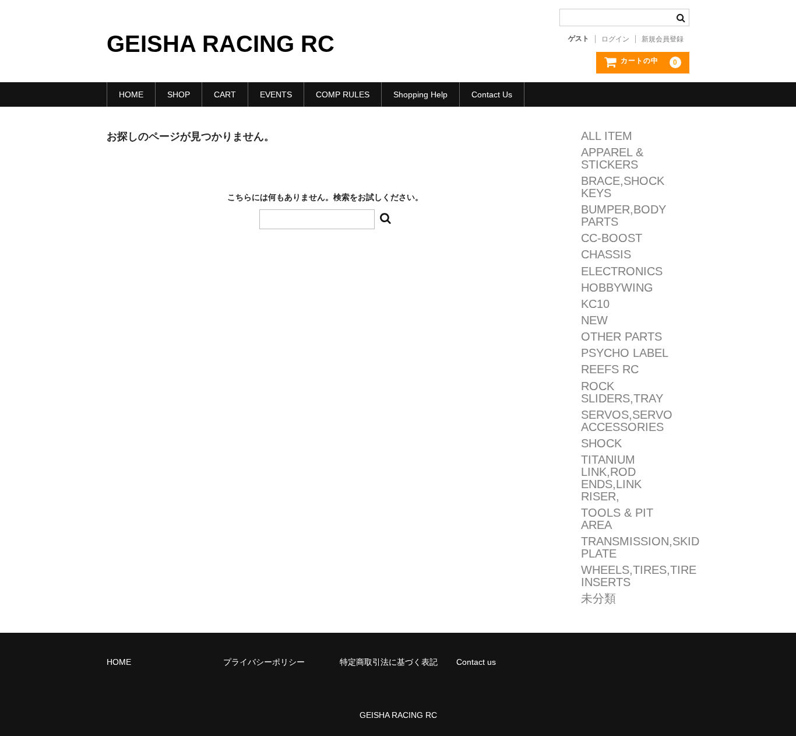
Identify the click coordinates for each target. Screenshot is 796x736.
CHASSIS (606, 254)
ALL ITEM (606, 136)
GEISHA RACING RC (220, 44)
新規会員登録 (663, 39)
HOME (131, 94)
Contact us (476, 662)
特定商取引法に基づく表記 (389, 662)
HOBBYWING (617, 288)
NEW (594, 320)
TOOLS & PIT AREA (617, 519)
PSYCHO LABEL (624, 353)
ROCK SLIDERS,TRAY (622, 392)
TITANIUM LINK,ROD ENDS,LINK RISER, (611, 478)
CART (225, 94)
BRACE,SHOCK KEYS (622, 187)
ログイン (615, 39)
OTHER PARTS (621, 337)
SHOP (178, 94)
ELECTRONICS (622, 271)
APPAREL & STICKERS (612, 158)
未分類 (598, 599)
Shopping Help (420, 94)
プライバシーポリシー (264, 662)
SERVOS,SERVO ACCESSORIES (626, 421)
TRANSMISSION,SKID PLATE (640, 547)
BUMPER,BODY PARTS (623, 216)
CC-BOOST (611, 238)
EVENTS (276, 94)
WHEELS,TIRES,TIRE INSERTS (638, 576)
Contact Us (491, 94)
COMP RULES (342, 94)
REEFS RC (610, 369)
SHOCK (601, 443)
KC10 (595, 304)
